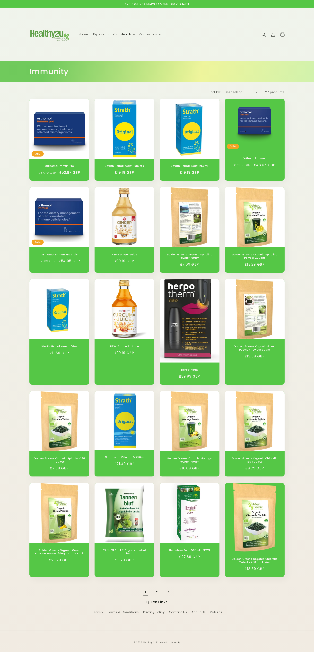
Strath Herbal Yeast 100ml (59, 346)
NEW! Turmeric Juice (124, 346)
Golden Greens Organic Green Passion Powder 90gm (255, 348)
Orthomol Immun (255, 158)
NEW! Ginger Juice (124, 254)
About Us (198, 612)
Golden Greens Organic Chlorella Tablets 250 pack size (255, 560)
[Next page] (168, 592)
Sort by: (215, 92)
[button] (100, 34)
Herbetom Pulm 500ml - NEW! (189, 550)
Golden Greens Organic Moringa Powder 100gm (189, 460)
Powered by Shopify (168, 642)
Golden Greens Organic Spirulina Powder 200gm (255, 256)
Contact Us (178, 612)
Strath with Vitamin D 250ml (124, 457)
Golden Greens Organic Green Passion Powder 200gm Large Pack (59, 552)
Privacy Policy (154, 612)
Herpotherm (189, 370)
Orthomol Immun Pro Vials (59, 254)
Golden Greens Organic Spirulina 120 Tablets (59, 460)
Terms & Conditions (123, 612)
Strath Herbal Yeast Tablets (124, 166)
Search (97, 612)
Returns (216, 612)
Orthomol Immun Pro (59, 166)
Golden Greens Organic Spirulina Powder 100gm (189, 256)
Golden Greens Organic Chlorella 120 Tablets (255, 460)
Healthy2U (149, 642)
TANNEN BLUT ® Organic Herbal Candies (124, 552)
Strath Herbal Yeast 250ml (189, 166)
